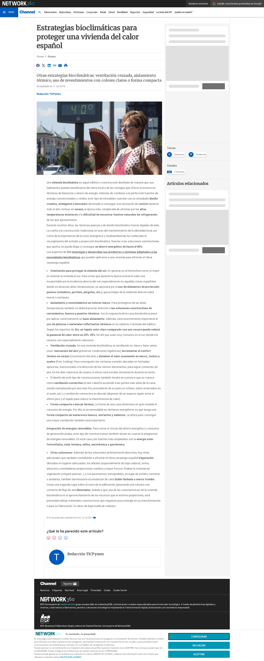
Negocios (135, 12)
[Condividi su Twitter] (43, 65)
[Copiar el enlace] (54, 65)
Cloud (111, 12)
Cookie (107, 590)
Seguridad (148, 12)
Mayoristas (65, 12)
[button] (9, 12)
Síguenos (68, 584)
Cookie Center (120, 590)
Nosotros (45, 590)
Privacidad (96, 590)
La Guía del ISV (164, 12)
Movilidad (122, 12)
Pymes (52, 56)
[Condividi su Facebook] (37, 65)
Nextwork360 (67, 604)
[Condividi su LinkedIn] (49, 65)
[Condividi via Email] (60, 65)
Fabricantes (50, 12)
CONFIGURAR (199, 636)
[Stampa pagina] (65, 65)
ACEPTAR (199, 654)
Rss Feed (69, 590)
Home (40, 56)
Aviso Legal (82, 590)
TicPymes (78, 12)
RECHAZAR (199, 645)
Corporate (91, 12)
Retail (103, 12)
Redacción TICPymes (49, 94)
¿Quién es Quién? (183, 12)
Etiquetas (57, 590)
